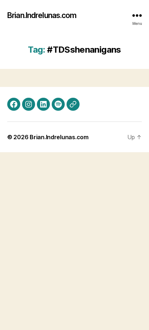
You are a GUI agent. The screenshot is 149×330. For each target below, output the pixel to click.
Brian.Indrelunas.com (42, 15)
